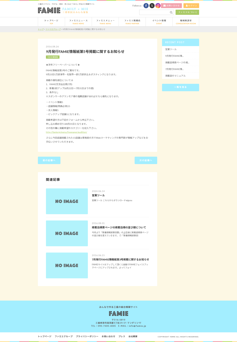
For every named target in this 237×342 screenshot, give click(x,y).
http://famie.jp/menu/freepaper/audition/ (66, 132)
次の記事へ (145, 160)
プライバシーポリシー (87, 336)
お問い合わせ (108, 336)
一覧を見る (180, 86)
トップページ (44, 336)
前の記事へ (49, 160)
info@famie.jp (137, 325)
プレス (121, 336)
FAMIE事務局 (53, 57)
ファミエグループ (64, 336)
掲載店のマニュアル (175, 75)
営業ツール (98, 195)
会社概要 (133, 336)
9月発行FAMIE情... (174, 55)
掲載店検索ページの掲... (177, 62)
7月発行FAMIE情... (174, 69)
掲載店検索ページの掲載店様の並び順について (119, 227)
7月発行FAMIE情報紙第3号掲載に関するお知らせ (120, 259)
